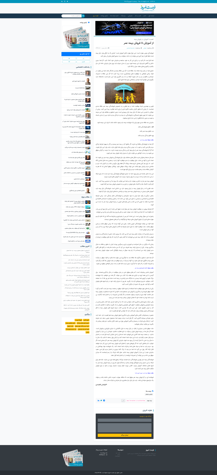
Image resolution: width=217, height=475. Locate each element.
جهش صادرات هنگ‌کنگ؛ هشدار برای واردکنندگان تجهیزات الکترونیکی (76, 309)
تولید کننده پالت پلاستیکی (83, 329)
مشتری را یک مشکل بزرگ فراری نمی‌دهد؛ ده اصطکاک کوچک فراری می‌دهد (77, 296)
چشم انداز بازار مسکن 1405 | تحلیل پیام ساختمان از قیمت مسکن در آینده (76, 264)
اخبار (144, 16)
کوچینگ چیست (78, 320)
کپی (123, 401)
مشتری (124, 380)
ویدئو (119, 454)
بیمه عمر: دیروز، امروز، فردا (141, 373)
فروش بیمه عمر (143, 140)
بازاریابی (130, 16)
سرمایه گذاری (141, 318)
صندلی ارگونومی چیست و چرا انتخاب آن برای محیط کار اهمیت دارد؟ (77, 288)
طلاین (87, 332)
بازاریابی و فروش (145, 305)
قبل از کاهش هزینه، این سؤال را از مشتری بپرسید (78, 268)
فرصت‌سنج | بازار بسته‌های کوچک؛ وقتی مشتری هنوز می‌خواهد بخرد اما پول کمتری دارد (77, 281)
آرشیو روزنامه (104, 16)
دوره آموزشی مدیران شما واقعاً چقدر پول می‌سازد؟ (78, 293)
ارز (83, 58)
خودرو (83, 62)
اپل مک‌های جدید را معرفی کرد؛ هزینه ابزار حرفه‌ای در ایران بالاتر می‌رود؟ (76, 301)
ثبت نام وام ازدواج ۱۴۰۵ (71, 329)
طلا (69, 58)
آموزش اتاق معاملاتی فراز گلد (83, 323)
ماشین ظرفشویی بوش (70, 323)
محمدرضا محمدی (130, 48)
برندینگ (123, 16)
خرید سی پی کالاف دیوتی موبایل (82, 326)
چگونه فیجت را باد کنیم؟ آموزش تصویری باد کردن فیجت (76, 285)
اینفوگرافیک (117, 456)
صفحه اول (151, 16)
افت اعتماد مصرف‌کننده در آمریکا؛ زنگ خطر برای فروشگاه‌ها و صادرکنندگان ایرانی (76, 256)
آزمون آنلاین (86, 320)
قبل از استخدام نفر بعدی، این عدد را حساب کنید (78, 260)
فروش (145, 48)
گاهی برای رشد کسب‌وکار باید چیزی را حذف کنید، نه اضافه (76, 305)
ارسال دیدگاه (124, 435)
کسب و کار (138, 16)
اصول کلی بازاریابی (128, 305)
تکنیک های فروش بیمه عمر (141, 268)
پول (118, 163)
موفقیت (136, 74)
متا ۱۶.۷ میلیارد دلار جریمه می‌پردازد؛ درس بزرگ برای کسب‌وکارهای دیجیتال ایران (78, 276)
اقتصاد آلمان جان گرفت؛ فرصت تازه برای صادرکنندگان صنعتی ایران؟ (77, 271)
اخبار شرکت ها (114, 16)
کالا (69, 62)
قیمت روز (95, 16)
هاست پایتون (70, 326)
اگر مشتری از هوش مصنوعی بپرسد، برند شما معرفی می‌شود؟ (77, 251)
